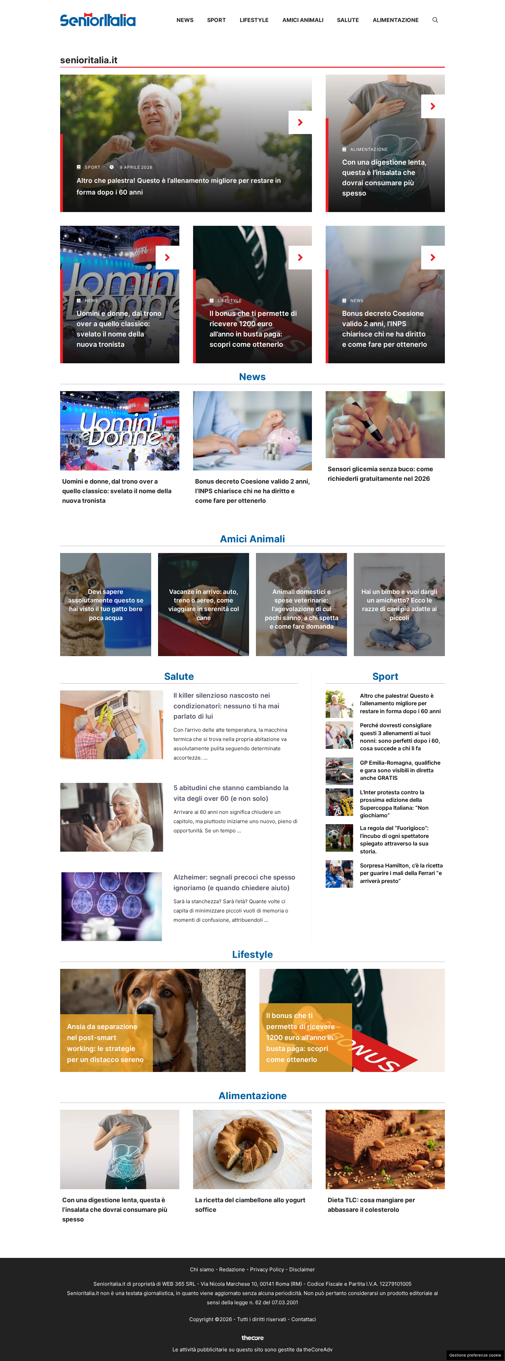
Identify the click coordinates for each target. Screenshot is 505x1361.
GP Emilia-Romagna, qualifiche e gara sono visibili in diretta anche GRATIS (400, 770)
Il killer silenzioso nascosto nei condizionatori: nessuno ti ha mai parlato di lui (226, 705)
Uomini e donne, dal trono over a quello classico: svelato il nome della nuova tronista (116, 491)
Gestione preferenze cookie (475, 1355)
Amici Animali (302, 19)
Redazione (232, 1269)
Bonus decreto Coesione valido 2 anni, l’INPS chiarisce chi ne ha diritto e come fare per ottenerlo (252, 491)
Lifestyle (254, 19)
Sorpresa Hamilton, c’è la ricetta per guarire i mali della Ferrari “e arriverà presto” (401, 873)
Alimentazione (396, 19)
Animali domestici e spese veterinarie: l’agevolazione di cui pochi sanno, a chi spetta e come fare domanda (301, 609)
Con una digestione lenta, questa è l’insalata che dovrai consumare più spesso (114, 1209)
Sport (216, 19)
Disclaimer (302, 1269)
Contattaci (303, 1319)
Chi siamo (202, 1269)
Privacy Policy (267, 1269)
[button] (435, 20)
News (185, 19)
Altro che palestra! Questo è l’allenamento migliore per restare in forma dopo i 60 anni (400, 703)
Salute (348, 19)
